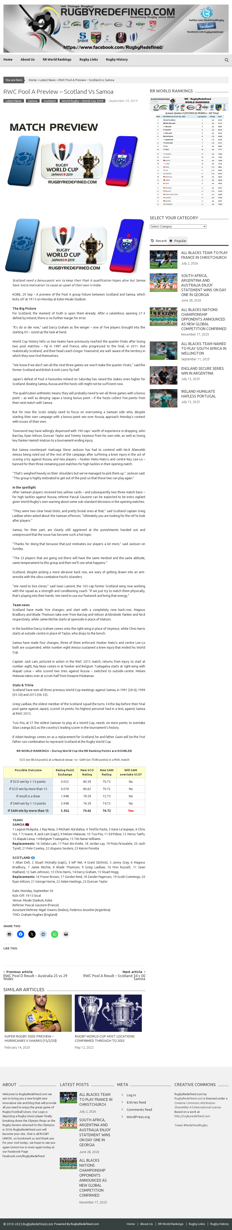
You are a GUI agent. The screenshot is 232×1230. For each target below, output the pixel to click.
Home (7, 59)
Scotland (50, 100)
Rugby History (117, 59)
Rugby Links (89, 59)
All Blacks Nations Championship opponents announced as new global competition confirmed (204, 319)
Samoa (32, 100)
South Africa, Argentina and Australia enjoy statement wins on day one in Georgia (203, 285)
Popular (180, 241)
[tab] (159, 241)
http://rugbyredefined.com (192, 1116)
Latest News (48, 80)
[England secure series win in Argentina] (163, 375)
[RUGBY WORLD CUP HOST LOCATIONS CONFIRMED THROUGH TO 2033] (108, 1013)
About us (28, 59)
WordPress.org (138, 1117)
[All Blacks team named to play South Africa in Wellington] (163, 350)
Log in (131, 1095)
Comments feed (139, 1109)
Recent (161, 241)
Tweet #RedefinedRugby (191, 1125)
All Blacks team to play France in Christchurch (95, 1099)
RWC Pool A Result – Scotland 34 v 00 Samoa (114, 977)
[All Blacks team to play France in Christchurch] (163, 259)
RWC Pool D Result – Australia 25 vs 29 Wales (35, 977)
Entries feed (136, 1102)
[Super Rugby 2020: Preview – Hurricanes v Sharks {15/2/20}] (38, 1013)
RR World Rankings (57, 59)
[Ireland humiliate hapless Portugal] (163, 398)
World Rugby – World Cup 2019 (82, 100)
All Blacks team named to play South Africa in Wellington (203, 348)
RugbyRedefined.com (188, 1098)
